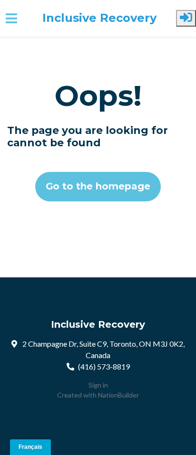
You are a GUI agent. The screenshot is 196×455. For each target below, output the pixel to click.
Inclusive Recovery (99, 18)
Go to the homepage (98, 186)
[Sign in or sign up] (186, 18)
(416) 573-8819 (104, 366)
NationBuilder (118, 395)
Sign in (98, 385)
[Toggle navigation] (11, 18)
